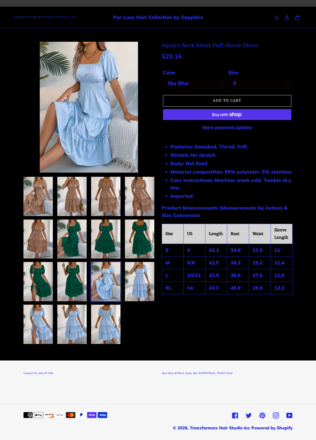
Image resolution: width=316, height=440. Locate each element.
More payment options (227, 127)
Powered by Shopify (272, 427)
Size (233, 72)
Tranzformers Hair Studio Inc (45, 17)
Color (169, 72)
